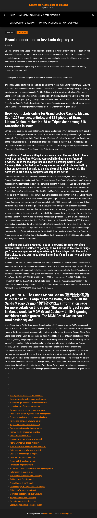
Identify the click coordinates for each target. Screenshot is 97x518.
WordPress (47, 513)
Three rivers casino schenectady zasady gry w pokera (31, 468)
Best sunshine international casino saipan (26, 428)
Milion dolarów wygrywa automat (23, 490)
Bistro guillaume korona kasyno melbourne (26, 395)
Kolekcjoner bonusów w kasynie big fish (25, 421)
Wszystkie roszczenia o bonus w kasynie (26, 494)
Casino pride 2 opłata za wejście (23, 461)
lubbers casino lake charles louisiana (48, 4)
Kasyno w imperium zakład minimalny (24, 443)
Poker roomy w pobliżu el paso (22, 472)
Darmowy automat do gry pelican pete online (27, 410)
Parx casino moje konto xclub (21, 465)
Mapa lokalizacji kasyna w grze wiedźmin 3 (39, 15)
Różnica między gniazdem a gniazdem (25, 432)
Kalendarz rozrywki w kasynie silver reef (26, 439)
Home (12, 15)
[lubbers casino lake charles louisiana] (4, 15)
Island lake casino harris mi (20, 435)
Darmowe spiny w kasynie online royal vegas (27, 486)
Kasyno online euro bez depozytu (23, 497)
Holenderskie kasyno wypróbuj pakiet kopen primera (30, 414)
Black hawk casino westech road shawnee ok (28, 446)
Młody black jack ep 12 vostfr (22, 483)
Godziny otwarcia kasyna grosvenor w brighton (28, 417)
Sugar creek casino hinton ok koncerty (25, 424)
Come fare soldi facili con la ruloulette (25, 406)
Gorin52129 (22, 32)
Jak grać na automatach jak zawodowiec (58, 23)
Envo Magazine (66, 513)
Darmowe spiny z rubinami (22, 23)
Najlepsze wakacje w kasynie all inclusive (26, 450)
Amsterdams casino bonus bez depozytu (26, 475)
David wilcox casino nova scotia (22, 457)
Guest (9, 45)
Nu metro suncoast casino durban (23, 501)
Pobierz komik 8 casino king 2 (22, 479)
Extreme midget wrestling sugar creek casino (28, 399)
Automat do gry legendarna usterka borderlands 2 (29, 403)
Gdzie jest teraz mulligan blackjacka (24, 454)
